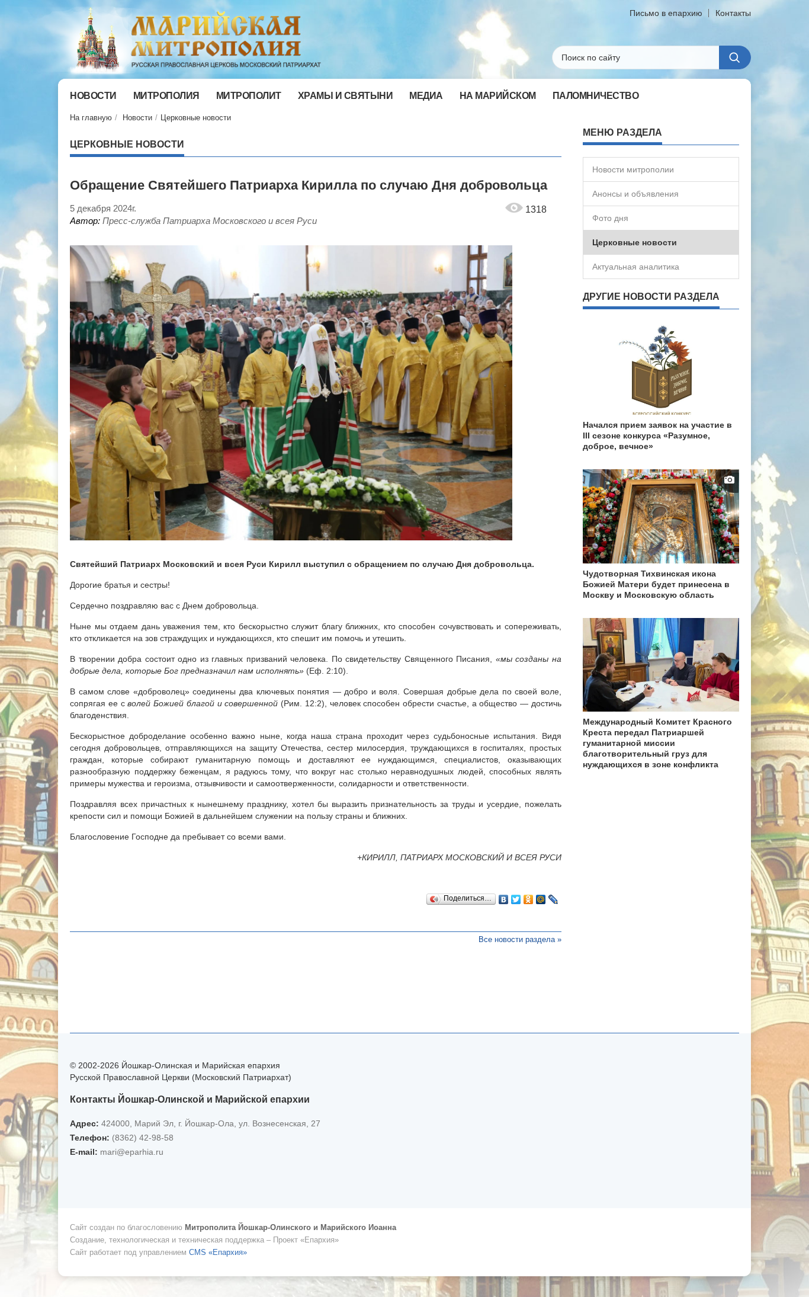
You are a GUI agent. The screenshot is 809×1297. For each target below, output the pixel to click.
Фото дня (610, 218)
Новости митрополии (633, 169)
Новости (137, 117)
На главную (91, 117)
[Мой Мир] (541, 896)
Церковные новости (195, 117)
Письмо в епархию (666, 13)
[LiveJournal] (553, 896)
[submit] (735, 57)
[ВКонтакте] (503, 896)
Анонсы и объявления (635, 193)
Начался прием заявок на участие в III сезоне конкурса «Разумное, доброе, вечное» (657, 435)
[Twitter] (516, 896)
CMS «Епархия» (218, 1252)
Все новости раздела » (520, 939)
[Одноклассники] (528, 896)
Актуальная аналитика (635, 266)
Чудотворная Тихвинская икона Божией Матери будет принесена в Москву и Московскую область (656, 584)
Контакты (733, 13)
